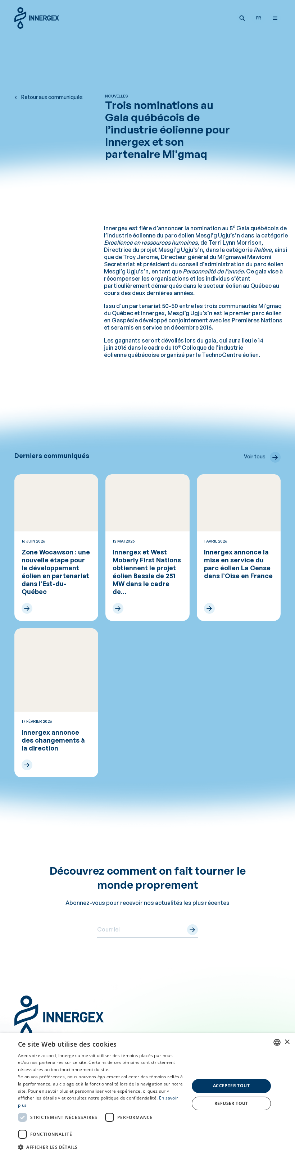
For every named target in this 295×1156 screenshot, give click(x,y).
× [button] (287, 1042)
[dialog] (147, 1094)
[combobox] (277, 1042)
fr (258, 18)
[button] (242, 18)
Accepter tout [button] (231, 1086)
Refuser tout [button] (231, 1103)
